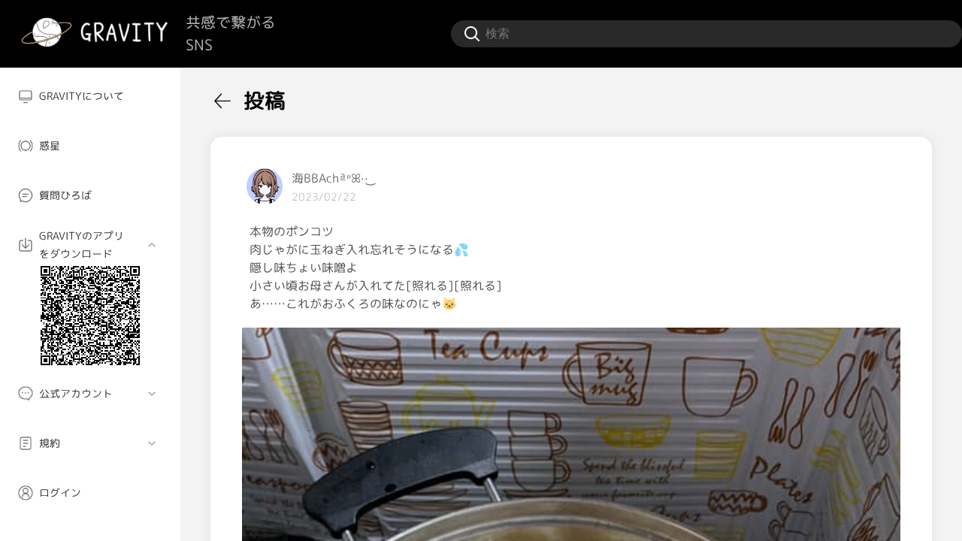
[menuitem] (90, 96)
